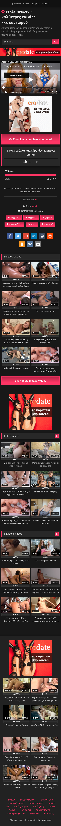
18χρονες (15, 217)
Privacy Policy (27, 799)
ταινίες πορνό (36, 803)
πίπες (33, 224)
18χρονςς (32, 217)
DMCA (11, 799)
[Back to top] (52, 817)
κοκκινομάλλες (15, 224)
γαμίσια (48, 217)
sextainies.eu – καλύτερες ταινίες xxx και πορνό (18, 17)
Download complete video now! (32, 139)
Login (34, 4)
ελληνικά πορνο (16, 803)
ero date (34, 813)
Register (44, 4)
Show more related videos (30, 380)
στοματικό (48, 224)
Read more (29, 199)
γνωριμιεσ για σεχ (16, 813)
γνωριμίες (49, 813)
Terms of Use (46, 799)
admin (35, 206)
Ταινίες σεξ (38, 806)
